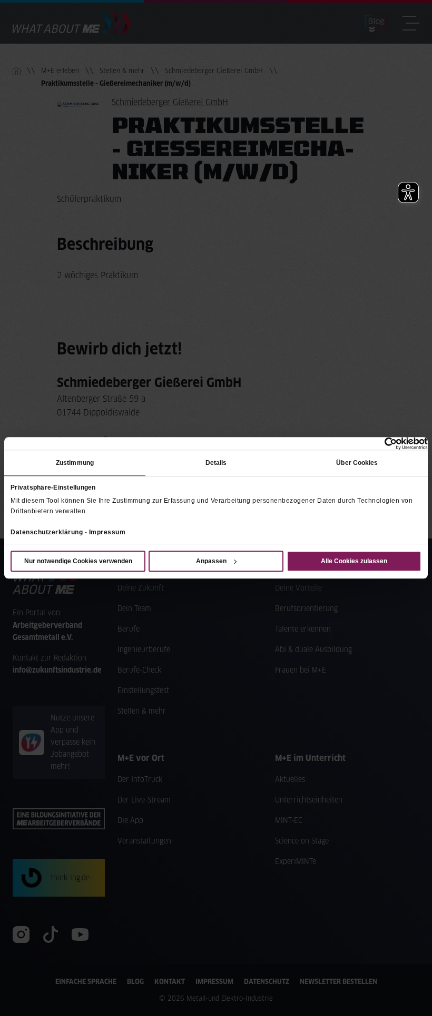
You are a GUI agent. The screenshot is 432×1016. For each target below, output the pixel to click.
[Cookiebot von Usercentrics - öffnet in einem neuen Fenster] (382, 443)
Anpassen (211, 561)
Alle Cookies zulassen (354, 561)
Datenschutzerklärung (47, 532)
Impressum (107, 532)
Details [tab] (216, 462)
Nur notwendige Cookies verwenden (78, 561)
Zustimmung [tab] (75, 462)
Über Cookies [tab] (357, 462)
